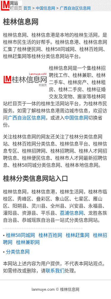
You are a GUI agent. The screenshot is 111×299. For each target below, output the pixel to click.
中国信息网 (45, 8)
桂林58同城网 (20, 235)
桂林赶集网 (77, 235)
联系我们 (55, 270)
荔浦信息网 (71, 213)
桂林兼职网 (28, 242)
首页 (27, 8)
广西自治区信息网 (75, 8)
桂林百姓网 (50, 235)
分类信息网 (18, 251)
